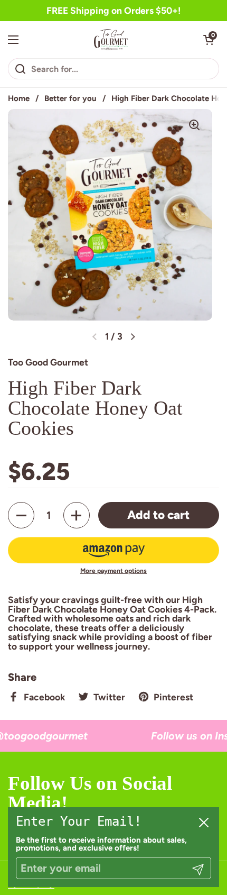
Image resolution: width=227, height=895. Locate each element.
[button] (208, 39)
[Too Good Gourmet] (111, 39)
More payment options (113, 571)
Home (19, 98)
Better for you (70, 98)
